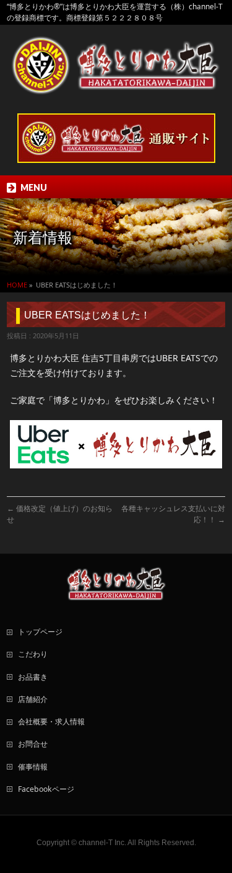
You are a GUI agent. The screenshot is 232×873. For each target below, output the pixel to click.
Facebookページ (46, 789)
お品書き (33, 677)
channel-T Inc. (102, 842)
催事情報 (33, 766)
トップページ (40, 631)
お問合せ (33, 744)
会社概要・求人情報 (51, 721)
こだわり (33, 654)
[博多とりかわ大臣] (116, 80)
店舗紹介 (33, 699)
